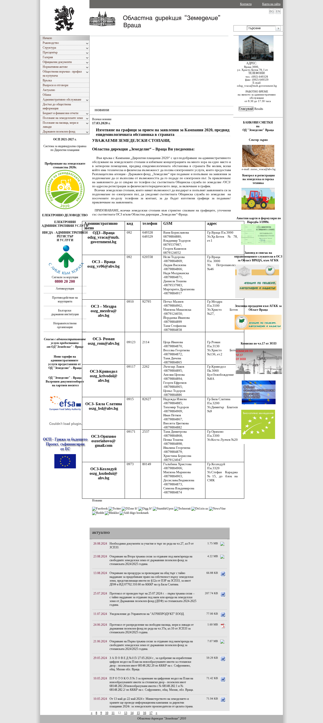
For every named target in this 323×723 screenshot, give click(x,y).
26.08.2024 (100, 543)
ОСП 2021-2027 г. (64, 139)
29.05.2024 (100, 658)
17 (150, 713)
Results (258, 109)
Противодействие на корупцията (65, 299)
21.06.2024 (100, 641)
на (258, 126)
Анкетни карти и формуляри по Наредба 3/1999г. (258, 220)
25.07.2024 (100, 593)
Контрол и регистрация (258, 175)
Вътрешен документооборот (65, 381)
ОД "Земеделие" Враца (258, 130)
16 (144, 713)
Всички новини (101, 119)
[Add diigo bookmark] (134, 513)
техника (258, 183)
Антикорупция (65, 288)
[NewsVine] (217, 508)
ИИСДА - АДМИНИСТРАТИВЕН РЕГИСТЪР (65, 234)
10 (106, 713)
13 (125, 713)
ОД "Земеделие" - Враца (65, 368)
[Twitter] (115, 508)
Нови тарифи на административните (65, 358)
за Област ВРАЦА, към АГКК (258, 260)
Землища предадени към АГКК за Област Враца (258, 307)
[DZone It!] (130, 508)
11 (113, 713)
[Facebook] (100, 508)
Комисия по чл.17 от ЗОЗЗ (258, 343)
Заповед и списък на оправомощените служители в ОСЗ (258, 254)
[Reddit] (98, 513)
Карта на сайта (271, 4)
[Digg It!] (145, 508)
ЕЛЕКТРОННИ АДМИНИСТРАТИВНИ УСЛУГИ (65, 224)
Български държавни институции (65, 312)
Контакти (246, 4)
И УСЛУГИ (65, 240)
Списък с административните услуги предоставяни (65, 341)
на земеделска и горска (258, 179)
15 (138, 713)
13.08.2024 (100, 573)
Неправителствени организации (64, 325)
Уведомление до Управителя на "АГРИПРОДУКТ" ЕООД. (147, 614)
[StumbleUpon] (163, 508)
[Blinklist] (112, 513)
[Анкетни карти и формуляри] (258, 244)
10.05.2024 (100, 678)
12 (119, 713)
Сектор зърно (258, 140)
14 (131, 713)
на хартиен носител (65, 385)
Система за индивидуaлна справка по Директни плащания (64, 148)
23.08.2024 (100, 556)
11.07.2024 (100, 614)
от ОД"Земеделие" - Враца (65, 347)
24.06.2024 (100, 624)
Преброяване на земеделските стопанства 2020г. (65, 165)
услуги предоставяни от (65, 364)
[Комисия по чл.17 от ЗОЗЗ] (259, 373)
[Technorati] (182, 508)
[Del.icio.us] (199, 508)
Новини (97, 500)
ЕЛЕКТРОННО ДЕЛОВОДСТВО (65, 215)
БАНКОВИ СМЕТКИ (258, 122)
